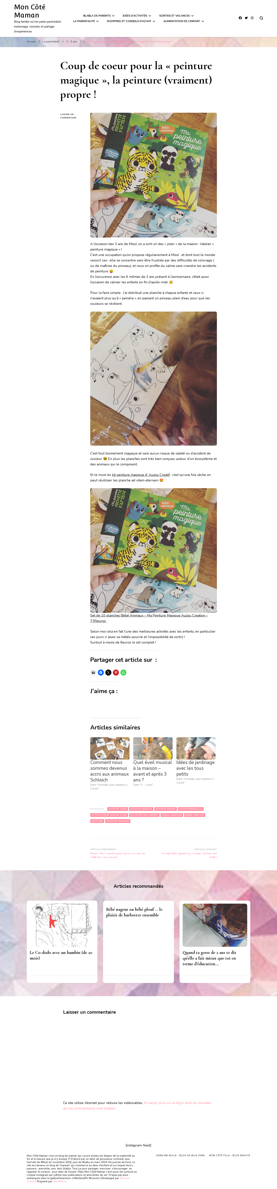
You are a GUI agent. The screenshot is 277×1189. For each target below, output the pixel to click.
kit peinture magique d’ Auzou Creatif (141, 475)
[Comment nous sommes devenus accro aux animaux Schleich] (109, 748)
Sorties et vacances (174, 16)
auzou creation (172, 815)
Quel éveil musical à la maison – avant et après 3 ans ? (152, 771)
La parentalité (84, 21)
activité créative (141, 809)
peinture (97, 821)
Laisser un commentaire (72, 116)
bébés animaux (194, 815)
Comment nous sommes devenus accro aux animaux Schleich (109, 771)
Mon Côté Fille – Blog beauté (229, 1155)
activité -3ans (118, 809)
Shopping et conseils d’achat (129, 21)
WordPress (59, 1181)
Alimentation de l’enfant (181, 21)
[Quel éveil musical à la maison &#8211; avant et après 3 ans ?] (152, 748)
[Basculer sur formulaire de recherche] (261, 18)
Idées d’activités (135, 16)
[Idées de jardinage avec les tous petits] (196, 748)
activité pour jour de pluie (109, 815)
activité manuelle (190, 809)
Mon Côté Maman (29, 11)
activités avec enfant (144, 815)
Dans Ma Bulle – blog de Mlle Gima (180, 1155)
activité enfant (166, 809)
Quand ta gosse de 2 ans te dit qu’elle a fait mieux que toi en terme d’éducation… (209, 958)
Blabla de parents (97, 16)
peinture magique (117, 821)
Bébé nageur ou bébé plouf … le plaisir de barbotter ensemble (134, 912)
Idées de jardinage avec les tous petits (195, 768)
